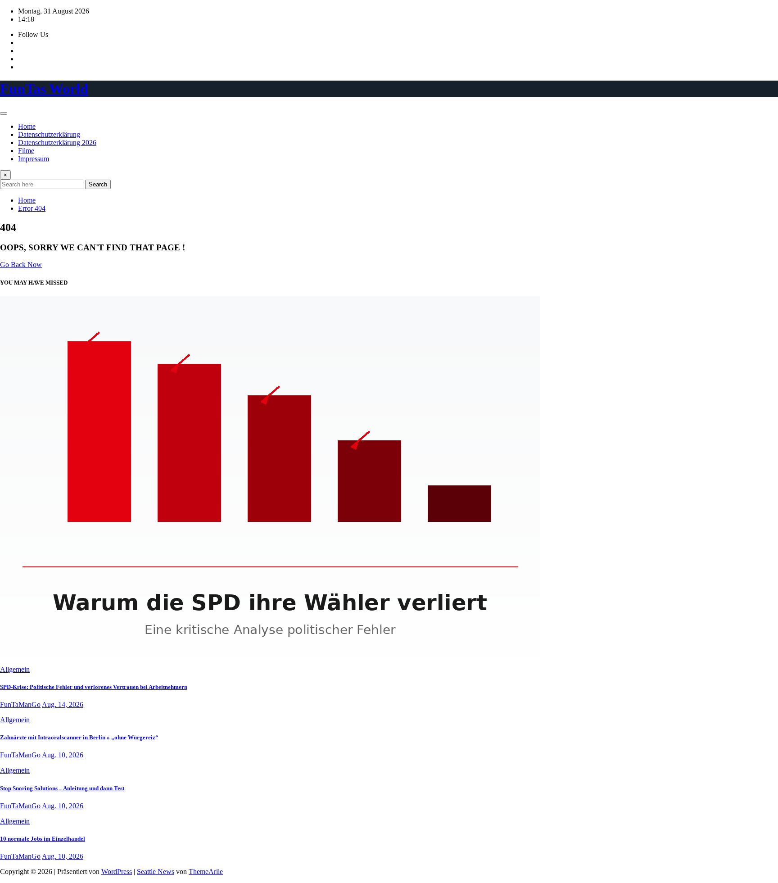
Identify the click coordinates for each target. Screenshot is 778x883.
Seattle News (155, 871)
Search (98, 184)
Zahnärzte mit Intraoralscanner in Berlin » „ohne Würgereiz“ (79, 737)
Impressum (33, 159)
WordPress (116, 871)
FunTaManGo (20, 704)
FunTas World (44, 89)
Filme (26, 150)
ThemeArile (206, 871)
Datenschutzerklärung (49, 134)
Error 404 (31, 208)
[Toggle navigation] (3, 113)
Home (27, 126)
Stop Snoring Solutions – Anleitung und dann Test (62, 788)
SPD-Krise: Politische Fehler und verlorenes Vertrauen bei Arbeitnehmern (93, 687)
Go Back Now (21, 264)
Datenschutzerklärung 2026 (57, 142)
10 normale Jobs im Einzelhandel (42, 838)
